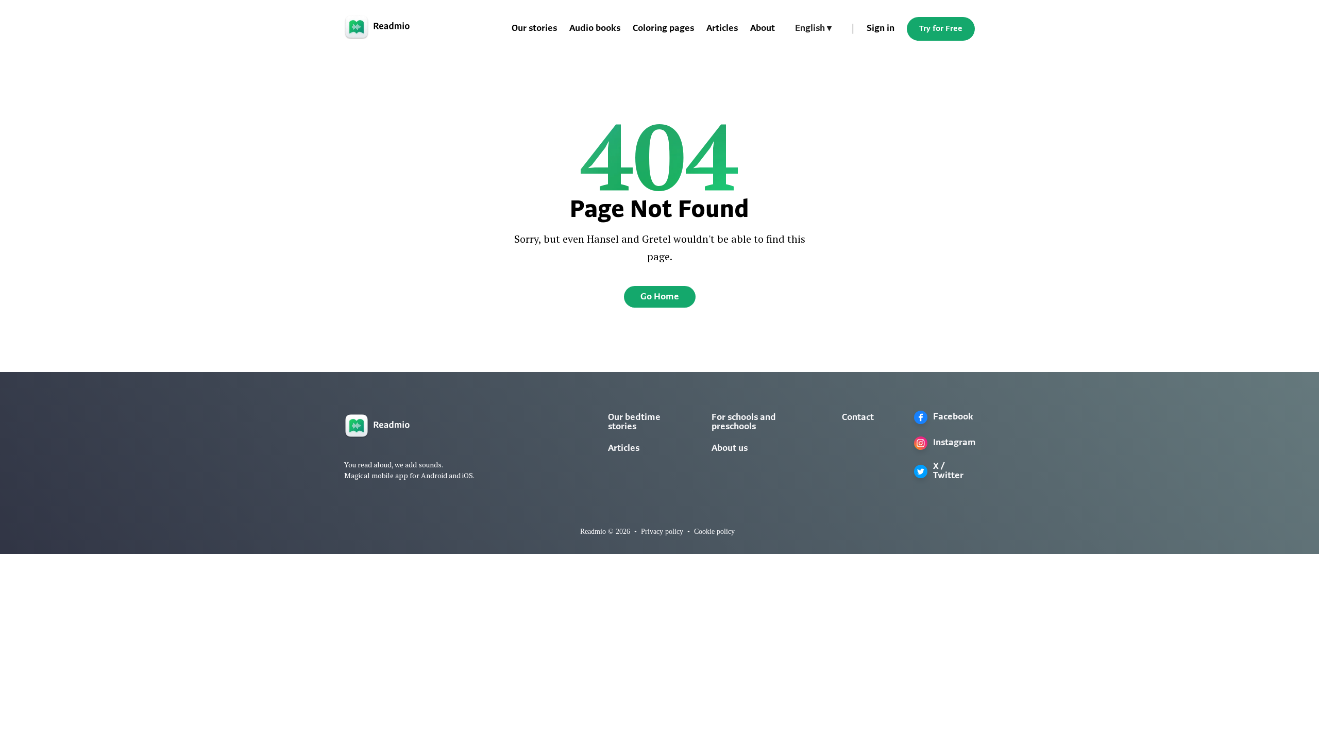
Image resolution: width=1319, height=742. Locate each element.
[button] (813, 29)
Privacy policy (662, 531)
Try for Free (940, 29)
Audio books (594, 28)
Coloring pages (663, 28)
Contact (858, 418)
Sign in (880, 28)
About (762, 28)
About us (730, 448)
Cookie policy (714, 531)
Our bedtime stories (634, 422)
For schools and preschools (744, 422)
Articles (722, 28)
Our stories (534, 28)
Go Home (659, 297)
